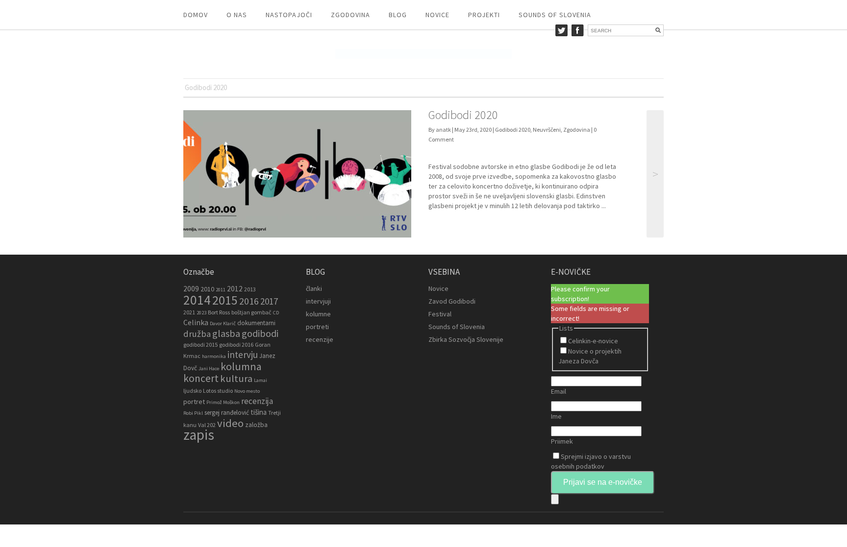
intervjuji (318, 301)
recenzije (319, 339)
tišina (258, 412)
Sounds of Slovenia (555, 14)
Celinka (195, 322)
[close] (555, 499)
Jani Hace (209, 368)
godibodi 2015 (200, 344)
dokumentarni (256, 323)
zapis (198, 435)
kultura (236, 378)
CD (276, 312)
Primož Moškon (223, 402)
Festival (439, 313)
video (230, 423)
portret (194, 401)
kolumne (318, 313)
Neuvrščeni (547, 129)
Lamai (260, 380)
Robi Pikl (193, 413)
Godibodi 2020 (463, 114)
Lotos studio (218, 390)
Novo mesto (247, 391)
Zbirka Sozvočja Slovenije (465, 339)
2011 (220, 289)
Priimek (562, 441)
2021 (189, 312)
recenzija (257, 401)
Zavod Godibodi (451, 301)
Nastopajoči (289, 14)
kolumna (241, 366)
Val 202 (207, 424)
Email (558, 391)
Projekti (484, 14)
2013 (250, 289)
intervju (242, 354)
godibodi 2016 (236, 344)
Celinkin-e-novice (593, 340)
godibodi (260, 333)
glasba (226, 333)
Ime (556, 416)
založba (256, 425)
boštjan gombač (251, 312)
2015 (225, 300)
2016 (249, 301)
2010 (207, 289)
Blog (398, 14)
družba (197, 333)
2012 (235, 288)
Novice (437, 14)
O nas (236, 14)
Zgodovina (350, 14)
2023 (201, 312)
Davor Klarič (223, 323)
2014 (197, 299)
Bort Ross (219, 312)
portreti (317, 326)
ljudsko (192, 390)
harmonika (214, 356)
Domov (195, 14)
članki (314, 288)
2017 (269, 301)
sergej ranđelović (226, 412)
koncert (201, 378)
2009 (191, 288)
